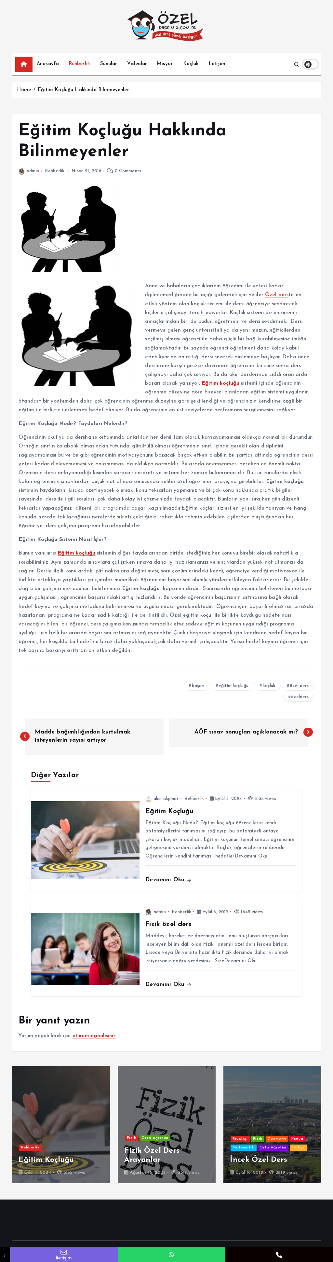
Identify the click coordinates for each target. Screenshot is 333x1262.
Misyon (165, 64)
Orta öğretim (114, 1138)
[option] (114, 1124)
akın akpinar (165, 798)
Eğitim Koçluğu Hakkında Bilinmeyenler (83, 90)
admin (33, 171)
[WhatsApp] (171, 1254)
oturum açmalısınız (94, 1036)
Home (24, 90)
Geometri (12, 1139)
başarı (198, 685)
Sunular (108, 64)
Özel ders (276, 294)
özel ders (299, 685)
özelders (300, 696)
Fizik (139, 1121)
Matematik (85, 1138)
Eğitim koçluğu (220, 383)
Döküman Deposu (112, 1121)
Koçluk (191, 64)
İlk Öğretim (109, 1130)
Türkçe (33, 1147)
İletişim (217, 64)
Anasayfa (48, 64)
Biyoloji (81, 1121)
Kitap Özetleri (194, 1139)
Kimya (33, 1139)
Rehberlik (79, 64)
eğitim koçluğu (233, 685)
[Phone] (279, 1254)
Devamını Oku (165, 880)
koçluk (269, 685)
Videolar (137, 64)
